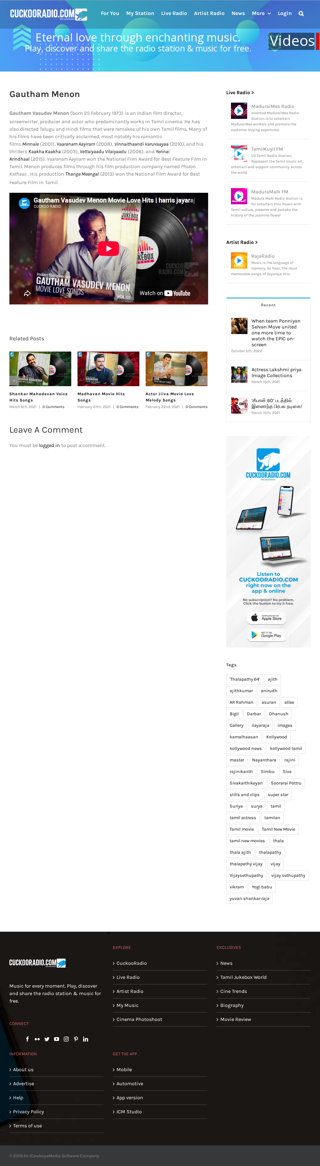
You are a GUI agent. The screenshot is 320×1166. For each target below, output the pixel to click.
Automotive (130, 1083)
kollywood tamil (286, 748)
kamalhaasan (244, 737)
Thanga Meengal (82, 174)
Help (18, 1097)
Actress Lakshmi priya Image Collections (277, 372)
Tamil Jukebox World (243, 977)
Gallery (236, 725)
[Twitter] (46, 1039)
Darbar (254, 714)
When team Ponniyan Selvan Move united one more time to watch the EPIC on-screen (276, 332)
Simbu (268, 771)
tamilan (272, 817)
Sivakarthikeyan (246, 783)
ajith (273, 679)
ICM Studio (129, 1112)
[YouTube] (56, 1039)
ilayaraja (260, 725)
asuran (269, 702)
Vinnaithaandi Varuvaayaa (141, 144)
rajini (289, 760)
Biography (231, 1005)
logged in (49, 445)
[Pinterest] (75, 1039)
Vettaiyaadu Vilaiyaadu (103, 151)
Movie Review (235, 1019)
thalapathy (270, 852)
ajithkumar (241, 690)
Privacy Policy (28, 1112)
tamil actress (243, 817)
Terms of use (27, 1126)
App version (130, 1097)
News (226, 963)
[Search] (301, 13)
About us (23, 1069)
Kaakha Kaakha (44, 151)
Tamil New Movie (278, 829)
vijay (275, 864)
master (237, 760)
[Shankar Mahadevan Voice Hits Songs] (40, 369)
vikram (237, 887)
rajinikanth (241, 771)
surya (256, 806)
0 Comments (53, 407)
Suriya (236, 806)
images (285, 725)
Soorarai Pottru (286, 783)
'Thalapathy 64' (245, 679)
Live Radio (128, 977)
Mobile (124, 1069)
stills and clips (245, 794)
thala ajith (240, 852)
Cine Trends (233, 991)
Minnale (30, 144)
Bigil (234, 714)
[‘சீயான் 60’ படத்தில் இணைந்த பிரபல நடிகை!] (239, 401)
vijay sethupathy (288, 875)
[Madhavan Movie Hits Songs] (108, 369)
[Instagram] (66, 1039)
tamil (276, 806)
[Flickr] (37, 1039)
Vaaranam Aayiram (76, 144)
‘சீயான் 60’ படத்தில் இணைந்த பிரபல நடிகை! (277, 403)
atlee (289, 702)
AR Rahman (241, 702)
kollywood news (246, 748)
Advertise (23, 1083)
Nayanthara (264, 760)
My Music (127, 1005)
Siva (287, 771)
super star (278, 794)
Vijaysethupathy (246, 875)
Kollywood (276, 737)
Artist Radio (130, 991)
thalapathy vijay (246, 864)
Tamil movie (242, 829)
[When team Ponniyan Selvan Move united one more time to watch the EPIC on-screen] (239, 321)
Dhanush (278, 714)
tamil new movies (247, 840)
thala (278, 840)
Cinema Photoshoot (139, 1019)
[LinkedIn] (85, 1039)
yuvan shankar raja (249, 898)
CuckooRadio (132, 963)
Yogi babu (262, 887)
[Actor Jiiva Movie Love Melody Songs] (177, 369)
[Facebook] (27, 1039)
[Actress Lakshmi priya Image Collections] (239, 370)
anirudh (269, 690)
